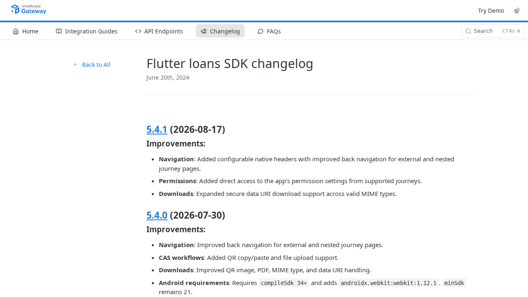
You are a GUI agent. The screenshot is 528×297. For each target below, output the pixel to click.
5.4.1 (156, 129)
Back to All (96, 64)
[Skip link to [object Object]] (140, 129)
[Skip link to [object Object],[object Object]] (140, 215)
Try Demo (491, 10)
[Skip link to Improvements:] (140, 143)
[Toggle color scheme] (517, 10)
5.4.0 (156, 215)
